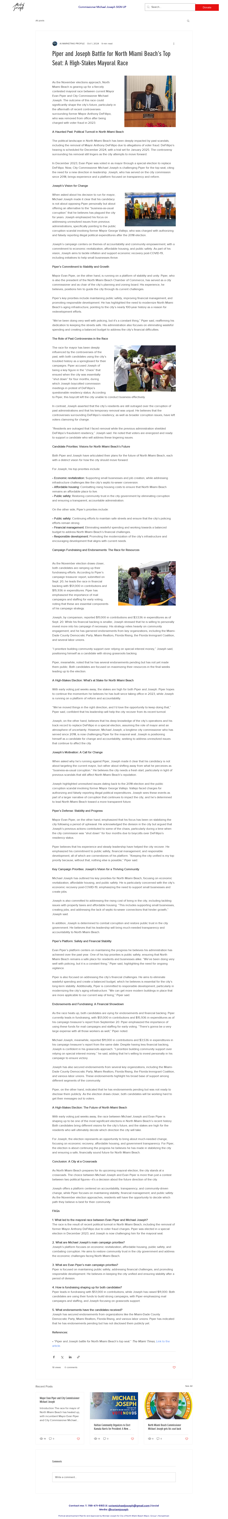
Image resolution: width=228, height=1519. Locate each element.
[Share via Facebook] (53, 1357)
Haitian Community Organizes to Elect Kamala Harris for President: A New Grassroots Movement (112, 1427)
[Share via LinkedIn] (70, 1357)
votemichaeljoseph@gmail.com (129, 1505)
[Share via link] (78, 1357)
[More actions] (174, 43)
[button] (188, 20)
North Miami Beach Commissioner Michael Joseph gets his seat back (164, 1427)
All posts (40, 20)
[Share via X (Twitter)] (62, 1357)
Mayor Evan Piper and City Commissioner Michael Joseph (59, 1400)
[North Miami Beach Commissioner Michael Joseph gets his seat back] (168, 1405)
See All (188, 1386)
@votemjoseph (118, 1509)
